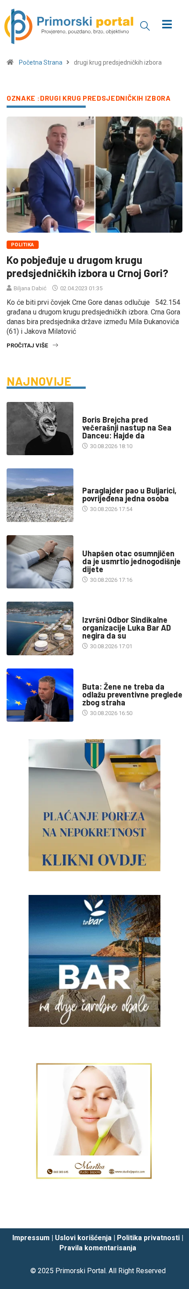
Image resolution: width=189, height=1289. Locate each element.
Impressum (31, 1238)
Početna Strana (40, 62)
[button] (145, 25)
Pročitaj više (27, 345)
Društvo (94, 411)
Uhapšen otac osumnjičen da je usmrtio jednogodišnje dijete (131, 561)
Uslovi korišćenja (83, 1238)
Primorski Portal (80, 1271)
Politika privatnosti (148, 1238)
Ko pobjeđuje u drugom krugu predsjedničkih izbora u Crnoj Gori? (87, 266)
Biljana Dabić (30, 288)
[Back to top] (169, 1213)
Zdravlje (95, 678)
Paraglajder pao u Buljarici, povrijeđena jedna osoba (129, 494)
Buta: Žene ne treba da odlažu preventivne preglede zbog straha (132, 694)
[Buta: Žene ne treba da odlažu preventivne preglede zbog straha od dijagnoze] (40, 695)
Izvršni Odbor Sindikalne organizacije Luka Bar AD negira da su (126, 627)
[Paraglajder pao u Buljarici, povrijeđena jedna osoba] (40, 495)
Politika (22, 245)
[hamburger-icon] (167, 25)
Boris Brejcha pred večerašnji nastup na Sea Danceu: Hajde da (126, 427)
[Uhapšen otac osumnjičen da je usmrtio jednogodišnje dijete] (40, 562)
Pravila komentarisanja (97, 1248)
